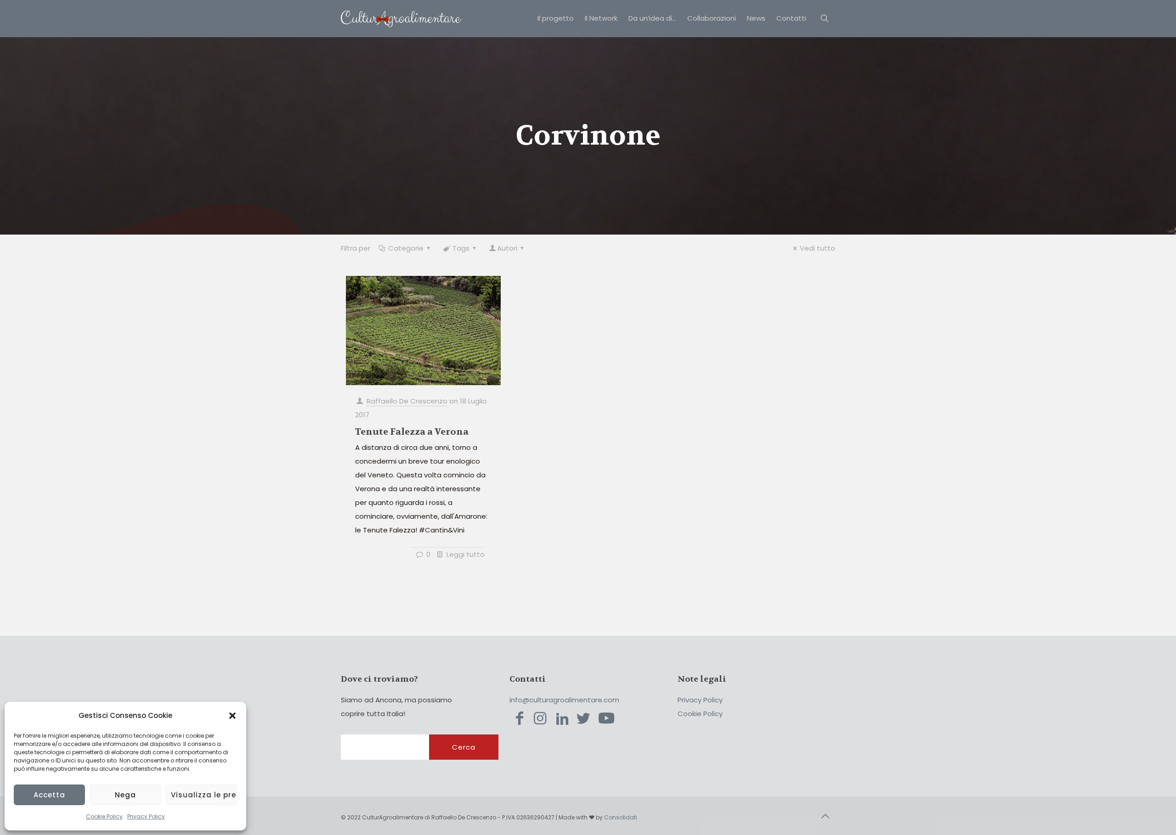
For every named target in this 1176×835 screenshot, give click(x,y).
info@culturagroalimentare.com (564, 700)
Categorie (406, 248)
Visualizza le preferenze (204, 795)
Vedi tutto (817, 248)
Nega (125, 795)
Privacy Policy (146, 816)
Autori (507, 248)
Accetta (49, 795)
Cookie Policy (104, 816)
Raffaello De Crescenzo (407, 401)
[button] (232, 715)
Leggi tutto (466, 554)
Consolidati (620, 817)
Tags (460, 248)
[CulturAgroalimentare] (401, 18)
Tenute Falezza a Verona (412, 431)
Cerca (463, 747)
